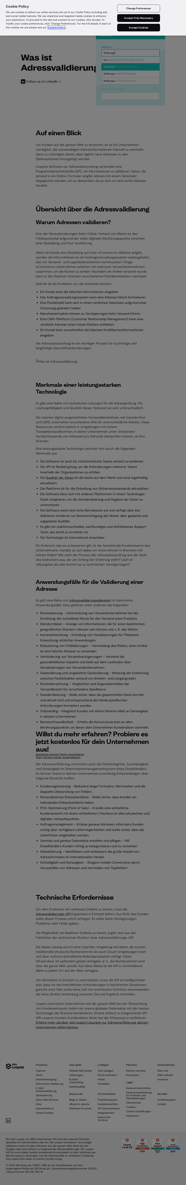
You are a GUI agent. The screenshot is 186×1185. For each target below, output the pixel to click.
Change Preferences (138, 8)
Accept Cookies (138, 27)
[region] (93, 18)
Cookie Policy (56, 27)
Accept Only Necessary (138, 18)
